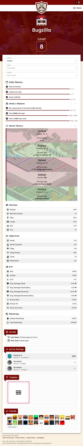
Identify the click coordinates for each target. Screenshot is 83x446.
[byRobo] (25, 417)
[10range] (30, 417)
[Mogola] (62, 422)
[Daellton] (51, 422)
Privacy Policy (20, 438)
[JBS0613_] (30, 422)
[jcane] (46, 417)
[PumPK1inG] (15, 417)
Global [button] (9, 61)
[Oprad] (51, 417)
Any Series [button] (11, 68)
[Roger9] (9, 422)
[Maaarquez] (57, 422)
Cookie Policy (30, 438)
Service (9, 58)
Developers (40, 438)
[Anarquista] (15, 422)
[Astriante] (41, 422)
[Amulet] (62, 417)
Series (9, 65)
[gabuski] (67, 417)
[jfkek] (20, 422)
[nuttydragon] (9, 417)
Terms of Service (8, 438)
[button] (41, 356)
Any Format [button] (11, 75)
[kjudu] (25, 422)
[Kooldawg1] (41, 417)
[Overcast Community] (41, 8)
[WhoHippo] (36, 422)
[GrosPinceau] (36, 417)
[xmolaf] (46, 422)
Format (9, 72)
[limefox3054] (20, 417)
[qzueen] (57, 417)
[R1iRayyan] (73, 417)
